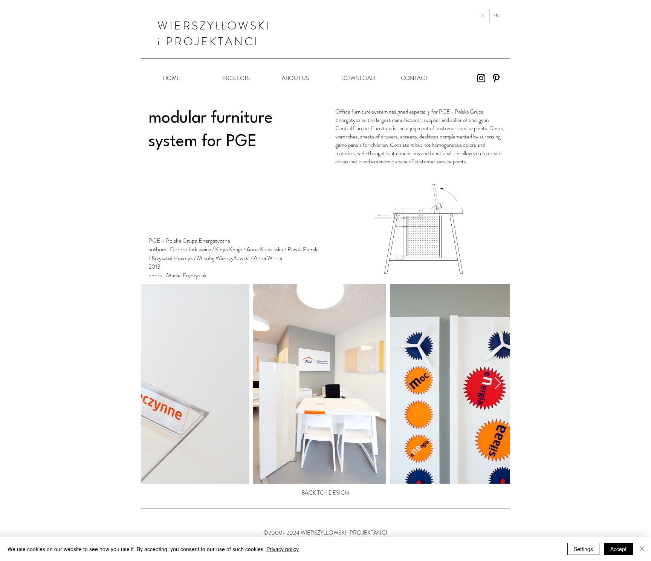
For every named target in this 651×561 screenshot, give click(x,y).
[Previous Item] (153, 383)
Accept (618, 549)
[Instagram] (481, 78)
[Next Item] (497, 383)
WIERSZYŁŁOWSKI (214, 25)
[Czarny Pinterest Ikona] (496, 78)
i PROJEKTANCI (208, 41)
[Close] (641, 549)
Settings (583, 549)
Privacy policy (282, 549)
